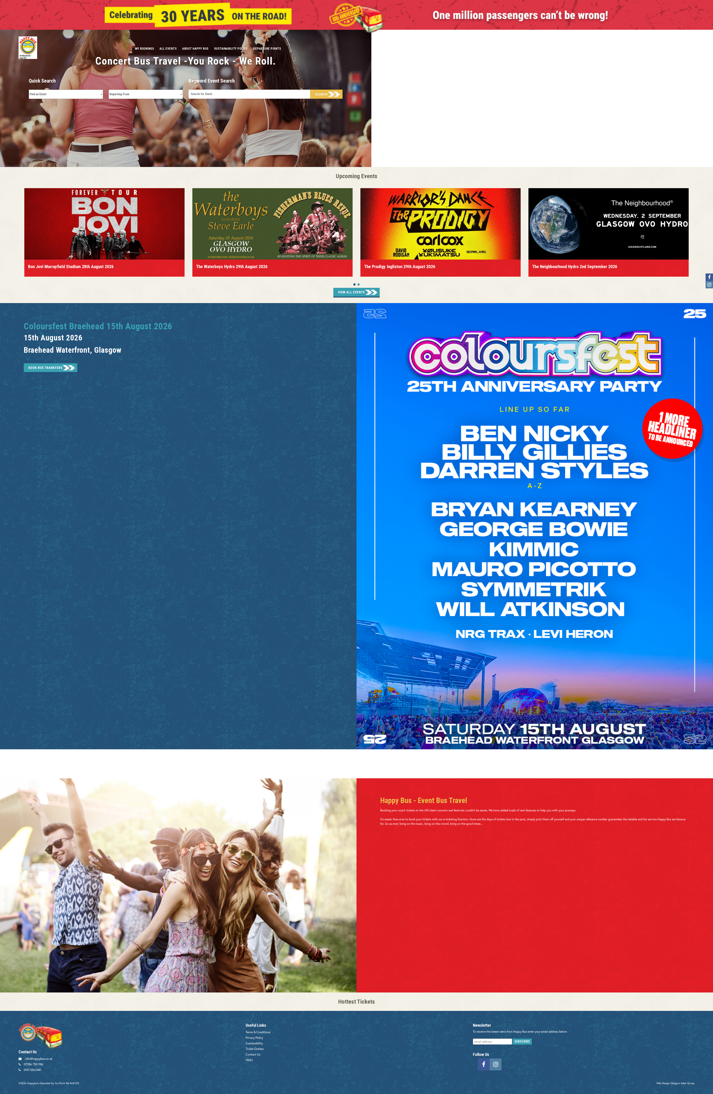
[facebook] (484, 1064)
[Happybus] (73, 47)
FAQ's (249, 1060)
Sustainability (254, 1043)
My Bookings (144, 48)
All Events (168, 48)
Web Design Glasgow (668, 1083)
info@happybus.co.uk (38, 1059)
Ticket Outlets (255, 1049)
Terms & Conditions (258, 1032)
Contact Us (253, 1054)
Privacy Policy (254, 1038)
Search (321, 94)
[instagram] (496, 1064)
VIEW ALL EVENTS (351, 292)
